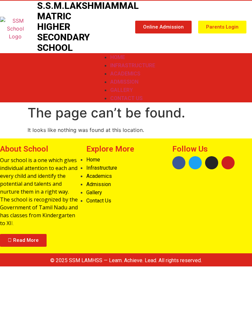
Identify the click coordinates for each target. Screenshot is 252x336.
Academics (125, 74)
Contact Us (126, 98)
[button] (163, 27)
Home (117, 57)
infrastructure (132, 65)
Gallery (121, 90)
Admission (124, 82)
